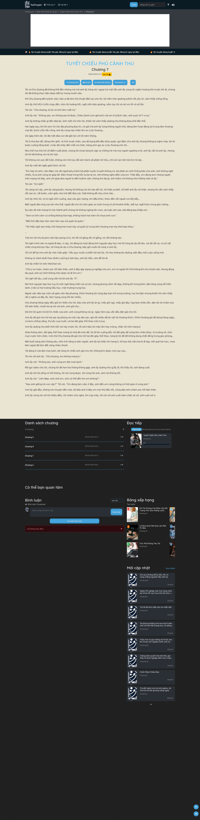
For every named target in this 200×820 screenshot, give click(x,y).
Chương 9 (29, 437)
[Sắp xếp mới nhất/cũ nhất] (123, 429)
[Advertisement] (100, 30)
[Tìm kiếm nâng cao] (168, 4)
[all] (151, 704)
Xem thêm (170, 568)
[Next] (172, 533)
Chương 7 (29, 455)
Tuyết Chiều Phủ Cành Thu (100, 63)
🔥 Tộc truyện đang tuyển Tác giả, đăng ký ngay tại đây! (34, 51)
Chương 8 (29, 446)
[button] (173, 5)
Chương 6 (29, 465)
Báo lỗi (106, 74)
